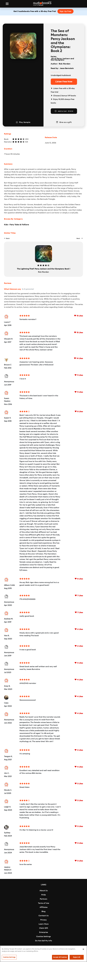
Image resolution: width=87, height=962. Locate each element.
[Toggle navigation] (7, 4)
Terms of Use (43, 903)
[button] (7, 238)
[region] (43, 954)
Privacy (43, 920)
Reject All (76, 957)
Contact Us (43, 916)
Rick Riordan (64, 63)
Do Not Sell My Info (43, 941)
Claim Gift (43, 928)
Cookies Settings (43, 936)
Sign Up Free (65, 11)
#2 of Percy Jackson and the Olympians (62, 59)
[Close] (83, 949)
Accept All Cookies (60, 957)
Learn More (43, 924)
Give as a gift (65, 122)
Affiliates (43, 907)
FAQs (43, 895)
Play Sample (24, 122)
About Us (44, 891)
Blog (43, 911)
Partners (43, 899)
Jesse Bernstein (67, 68)
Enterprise (43, 932)
